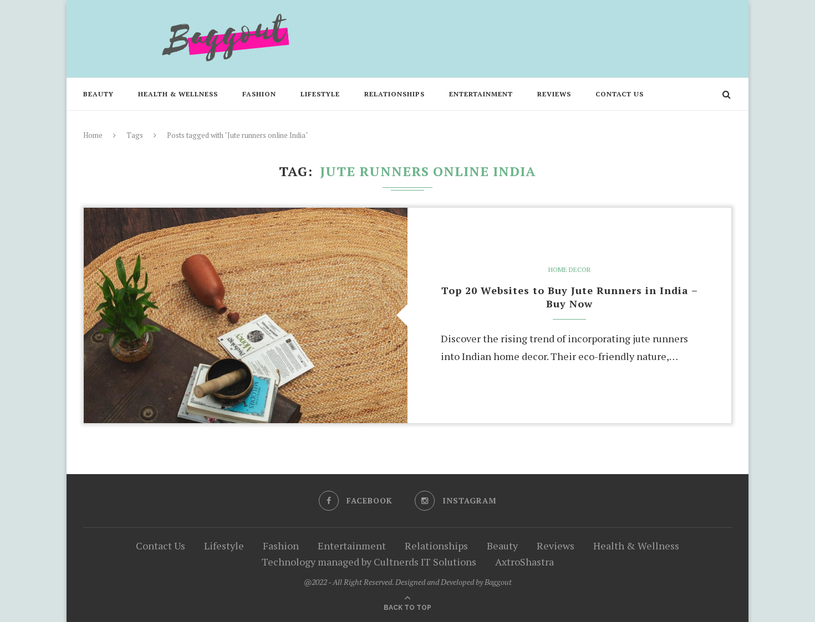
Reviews (554, 94)
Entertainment (481, 94)
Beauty (98, 94)
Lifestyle (320, 94)
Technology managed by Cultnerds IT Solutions (369, 561)
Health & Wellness (178, 94)
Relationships (394, 94)
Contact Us (619, 94)
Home (93, 135)
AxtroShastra (524, 561)
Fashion (259, 94)
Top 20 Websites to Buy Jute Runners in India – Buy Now (569, 297)
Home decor (569, 270)
